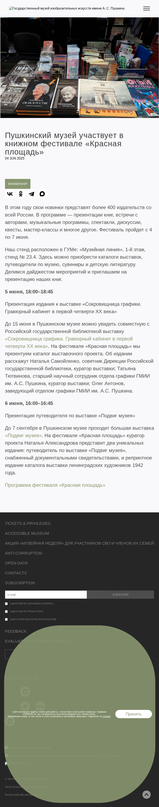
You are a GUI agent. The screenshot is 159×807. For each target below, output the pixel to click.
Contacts (16, 573)
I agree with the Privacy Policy (26, 611)
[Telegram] (31, 194)
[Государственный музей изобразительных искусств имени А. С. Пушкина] (66, 8)
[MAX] (42, 194)
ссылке (106, 716)
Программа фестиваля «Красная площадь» (55, 485)
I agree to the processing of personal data (33, 619)
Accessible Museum (27, 533)
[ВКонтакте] (10, 194)
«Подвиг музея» (23, 435)
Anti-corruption (23, 553)
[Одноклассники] (21, 194)
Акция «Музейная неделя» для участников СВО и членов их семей (79, 543)
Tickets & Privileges (28, 523)
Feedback (16, 631)
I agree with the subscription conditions (31, 603)
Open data (16, 563)
